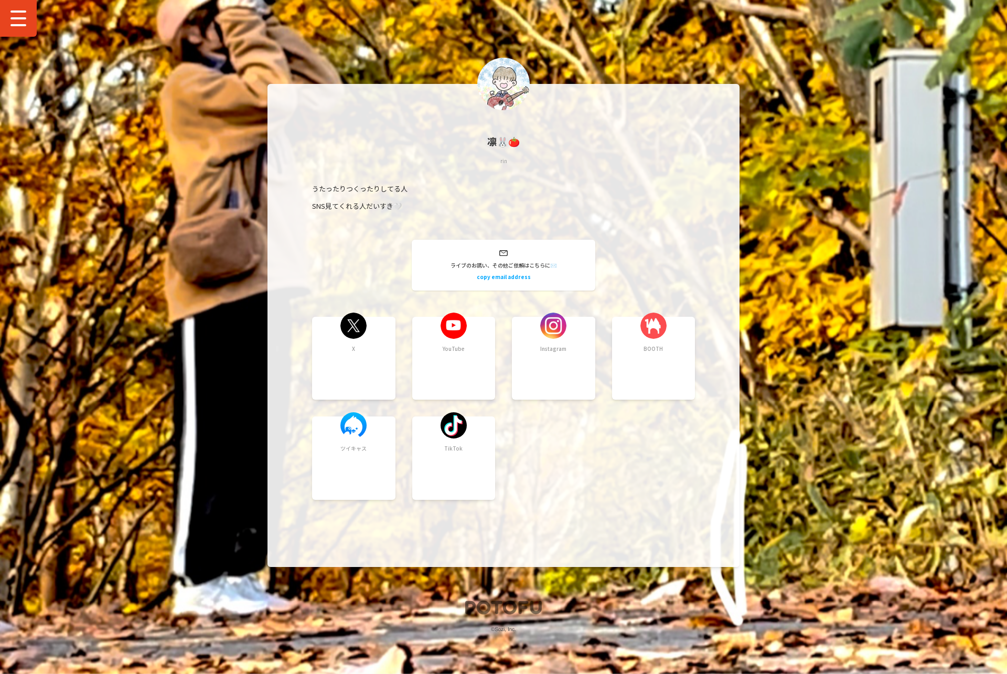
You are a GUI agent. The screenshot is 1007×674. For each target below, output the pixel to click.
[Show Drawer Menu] (18, 18)
